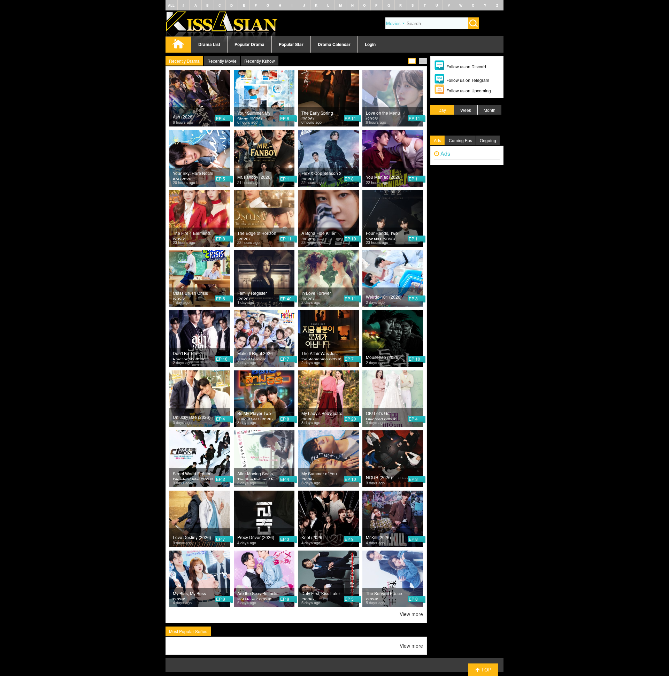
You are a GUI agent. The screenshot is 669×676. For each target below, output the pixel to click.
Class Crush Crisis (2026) (190, 295)
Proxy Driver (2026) (255, 537)
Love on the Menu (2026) (383, 115)
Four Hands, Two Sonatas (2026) (382, 235)
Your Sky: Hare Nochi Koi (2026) (193, 175)
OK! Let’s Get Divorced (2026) (381, 415)
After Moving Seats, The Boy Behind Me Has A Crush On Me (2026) (256, 475)
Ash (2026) (183, 117)
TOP (485, 670)
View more (411, 613)
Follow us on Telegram (467, 80)
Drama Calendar (334, 44)
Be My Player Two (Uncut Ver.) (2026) (255, 415)
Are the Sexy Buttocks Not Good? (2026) (257, 595)
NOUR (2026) (379, 477)
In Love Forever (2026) (316, 295)
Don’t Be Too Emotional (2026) (189, 355)
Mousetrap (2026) (383, 357)
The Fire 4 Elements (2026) (192, 235)
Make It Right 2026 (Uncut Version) (255, 355)
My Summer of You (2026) (319, 475)
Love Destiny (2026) (192, 537)
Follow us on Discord (466, 66)
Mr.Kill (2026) (378, 537)
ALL (171, 5)
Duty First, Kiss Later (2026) (320, 595)
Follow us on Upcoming (468, 90)
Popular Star (291, 44)
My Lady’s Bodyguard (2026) (322, 415)
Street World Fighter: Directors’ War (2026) (193, 475)
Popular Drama (249, 44)
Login (370, 44)
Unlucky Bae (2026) (191, 417)
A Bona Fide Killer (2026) (318, 235)
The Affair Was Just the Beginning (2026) (321, 355)
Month (489, 110)
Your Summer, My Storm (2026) (253, 115)
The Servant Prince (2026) (384, 595)
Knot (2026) (312, 537)
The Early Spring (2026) (317, 115)
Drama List (209, 44)
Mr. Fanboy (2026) (254, 177)
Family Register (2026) (252, 295)
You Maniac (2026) (384, 177)
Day (442, 110)
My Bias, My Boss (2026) (189, 595)
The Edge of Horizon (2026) (256, 235)
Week (465, 110)
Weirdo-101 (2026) (384, 297)
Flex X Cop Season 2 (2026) (321, 175)
